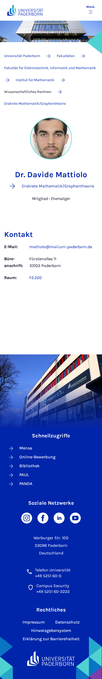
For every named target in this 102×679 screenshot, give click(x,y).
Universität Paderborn (22, 56)
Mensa (25, 448)
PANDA (25, 483)
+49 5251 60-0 (48, 575)
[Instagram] (26, 517)
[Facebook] (42, 517)
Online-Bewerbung (37, 456)
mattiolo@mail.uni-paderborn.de (60, 246)
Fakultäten (66, 56)
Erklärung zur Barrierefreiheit (51, 638)
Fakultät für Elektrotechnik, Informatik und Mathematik (50, 68)
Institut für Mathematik (35, 80)
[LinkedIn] (59, 517)
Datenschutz (67, 622)
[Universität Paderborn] (51, 658)
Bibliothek (29, 465)
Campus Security (52, 585)
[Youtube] (75, 517)
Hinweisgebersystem (51, 630)
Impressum (33, 622)
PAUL (24, 474)
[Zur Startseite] (25, 10)
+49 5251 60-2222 (53, 591)
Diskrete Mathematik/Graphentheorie (35, 103)
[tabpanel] (51, 264)
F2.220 (35, 277)
